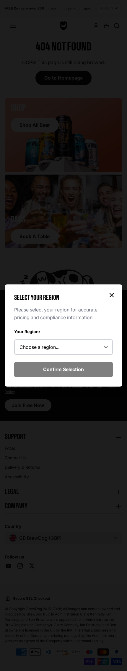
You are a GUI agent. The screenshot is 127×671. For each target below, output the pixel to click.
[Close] (112, 295)
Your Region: (27, 331)
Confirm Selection (63, 369)
